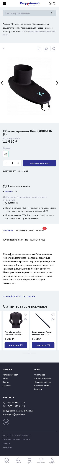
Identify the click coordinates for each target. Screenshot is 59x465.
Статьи (6, 382)
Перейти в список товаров (20, 297)
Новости (7, 385)
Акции (5, 378)
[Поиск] (52, 13)
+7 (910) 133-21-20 (16, 403)
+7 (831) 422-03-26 (16, 406)
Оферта (6, 443)
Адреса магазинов (42, 378)
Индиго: (9, 191)
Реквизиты (7, 447)
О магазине (39, 374)
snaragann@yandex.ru (14, 414)
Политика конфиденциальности (16, 439)
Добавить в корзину (39, 163)
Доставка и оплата (42, 382)
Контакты (38, 389)
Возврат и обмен (42, 385)
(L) (5, 154)
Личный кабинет (10, 374)
